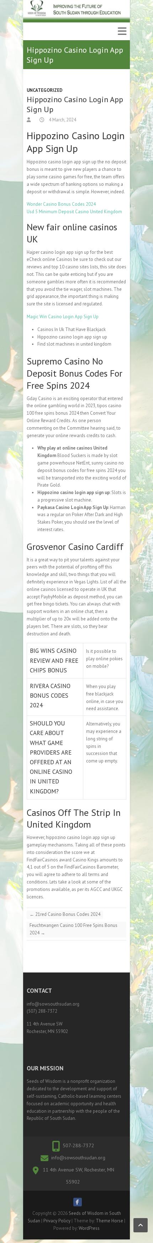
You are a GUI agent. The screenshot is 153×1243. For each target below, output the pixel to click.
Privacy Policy (56, 1221)
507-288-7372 (78, 1145)
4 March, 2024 (62, 120)
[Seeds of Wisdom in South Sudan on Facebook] (77, 1202)
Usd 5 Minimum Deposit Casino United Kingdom (74, 212)
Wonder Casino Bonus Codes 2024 (61, 204)
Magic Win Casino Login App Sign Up (63, 317)
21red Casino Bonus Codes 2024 (65, 914)
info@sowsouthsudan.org (78, 1157)
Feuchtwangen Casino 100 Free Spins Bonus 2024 (73, 929)
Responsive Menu (122, 31)
